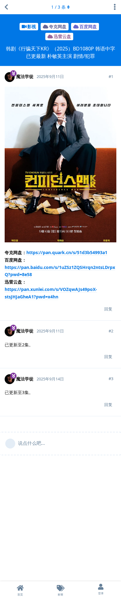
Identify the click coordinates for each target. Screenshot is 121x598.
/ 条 (58, 7)
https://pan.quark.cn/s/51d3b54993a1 (66, 252)
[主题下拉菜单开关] (115, 7)
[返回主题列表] (6, 7)
